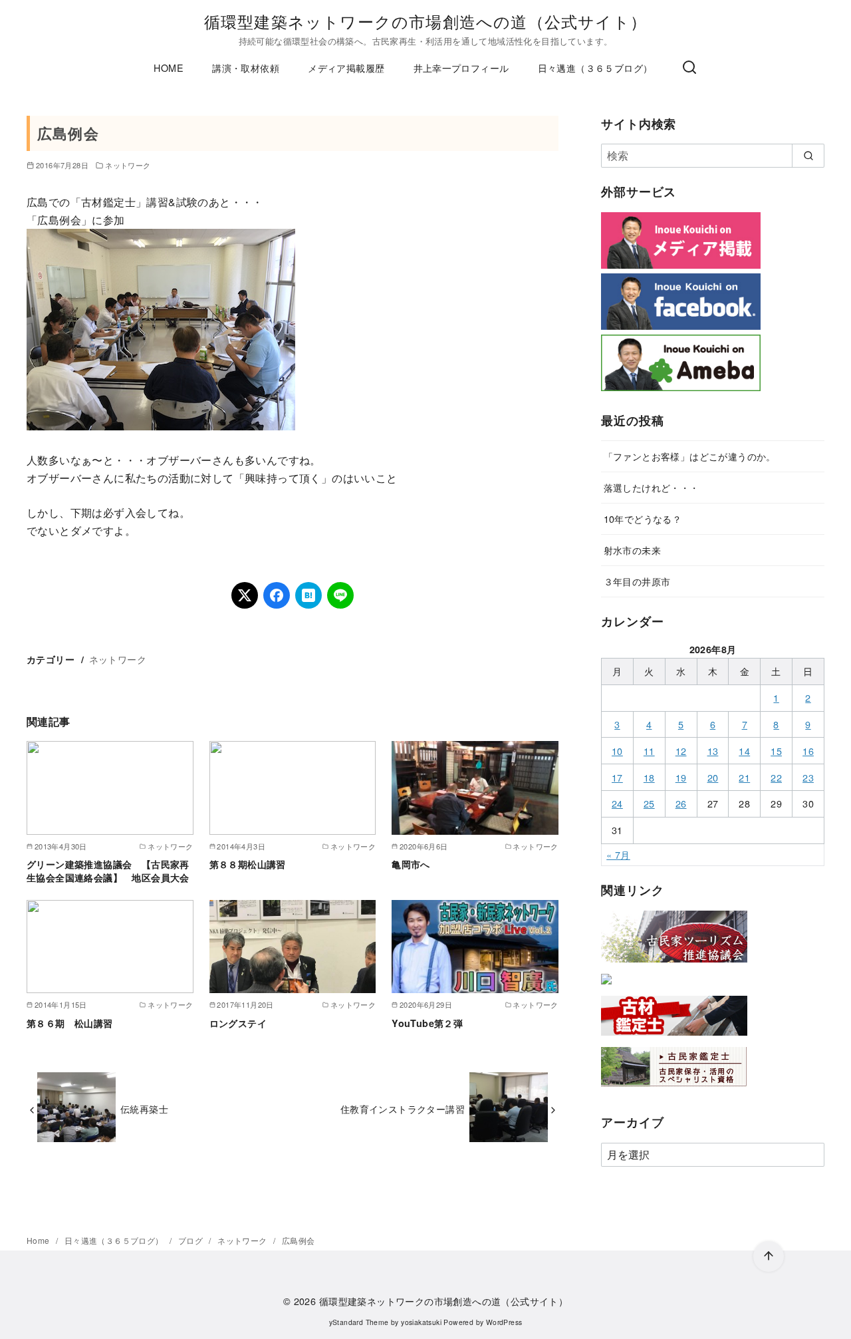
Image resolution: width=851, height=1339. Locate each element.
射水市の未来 (632, 550)
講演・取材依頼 (245, 67)
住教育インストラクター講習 (402, 1109)
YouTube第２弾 (427, 1023)
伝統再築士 (144, 1109)
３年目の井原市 (637, 581)
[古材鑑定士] (674, 1038)
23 (808, 777)
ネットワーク (127, 165)
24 (617, 803)
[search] (808, 156)
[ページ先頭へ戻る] (768, 1256)
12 (681, 751)
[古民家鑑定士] (674, 1089)
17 (617, 777)
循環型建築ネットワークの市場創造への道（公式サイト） (425, 21)
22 (776, 777)
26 (681, 803)
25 (649, 803)
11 (649, 751)
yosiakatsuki (421, 1322)
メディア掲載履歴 (346, 67)
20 (713, 777)
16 (808, 751)
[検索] (689, 68)
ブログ (191, 1240)
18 (649, 777)
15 (776, 751)
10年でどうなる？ (643, 518)
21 (744, 777)
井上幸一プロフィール (461, 67)
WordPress (504, 1322)
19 (681, 777)
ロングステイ (238, 1023)
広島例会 (298, 1240)
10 (617, 751)
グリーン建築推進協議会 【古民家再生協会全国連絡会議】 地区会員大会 (108, 870)
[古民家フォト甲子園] (606, 986)
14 (744, 751)
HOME (168, 67)
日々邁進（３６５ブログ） (595, 67)
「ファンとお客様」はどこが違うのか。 (690, 456)
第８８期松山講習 (247, 864)
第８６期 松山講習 (70, 1023)
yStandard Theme (359, 1322)
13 (713, 751)
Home (39, 1240)
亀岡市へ (411, 864)
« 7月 (618, 854)
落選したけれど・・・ (651, 487)
